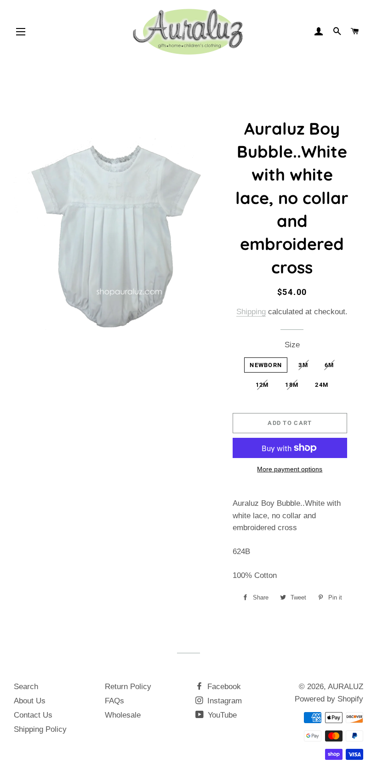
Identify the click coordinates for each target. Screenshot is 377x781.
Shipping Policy (40, 729)
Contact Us (33, 715)
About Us (30, 700)
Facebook (223, 686)
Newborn (266, 365)
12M (262, 384)
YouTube (221, 715)
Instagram (223, 700)
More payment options (289, 469)
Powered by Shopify (329, 699)
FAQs (114, 700)
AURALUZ (345, 686)
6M (329, 365)
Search (26, 686)
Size (292, 344)
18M (291, 384)
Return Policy (128, 686)
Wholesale (123, 715)
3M (303, 365)
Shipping (251, 311)
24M (321, 384)
